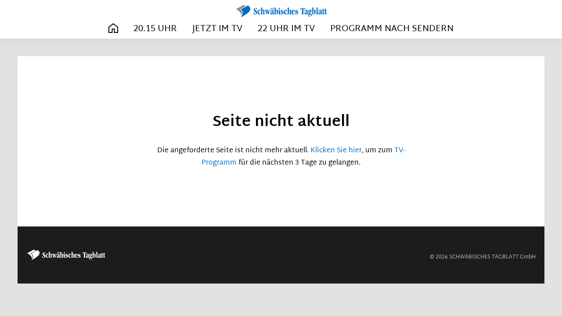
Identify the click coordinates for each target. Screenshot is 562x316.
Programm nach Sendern (392, 29)
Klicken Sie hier (336, 150)
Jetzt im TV (217, 29)
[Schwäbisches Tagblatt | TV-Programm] (281, 11)
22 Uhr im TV (286, 29)
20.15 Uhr (155, 29)
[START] (113, 29)
